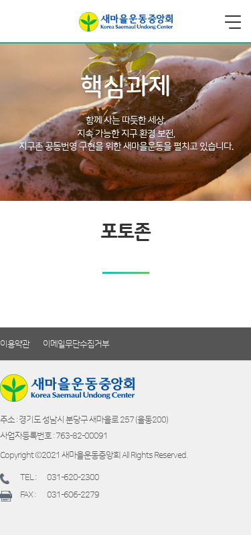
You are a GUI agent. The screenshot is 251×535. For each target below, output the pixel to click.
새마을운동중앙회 (126, 22)
